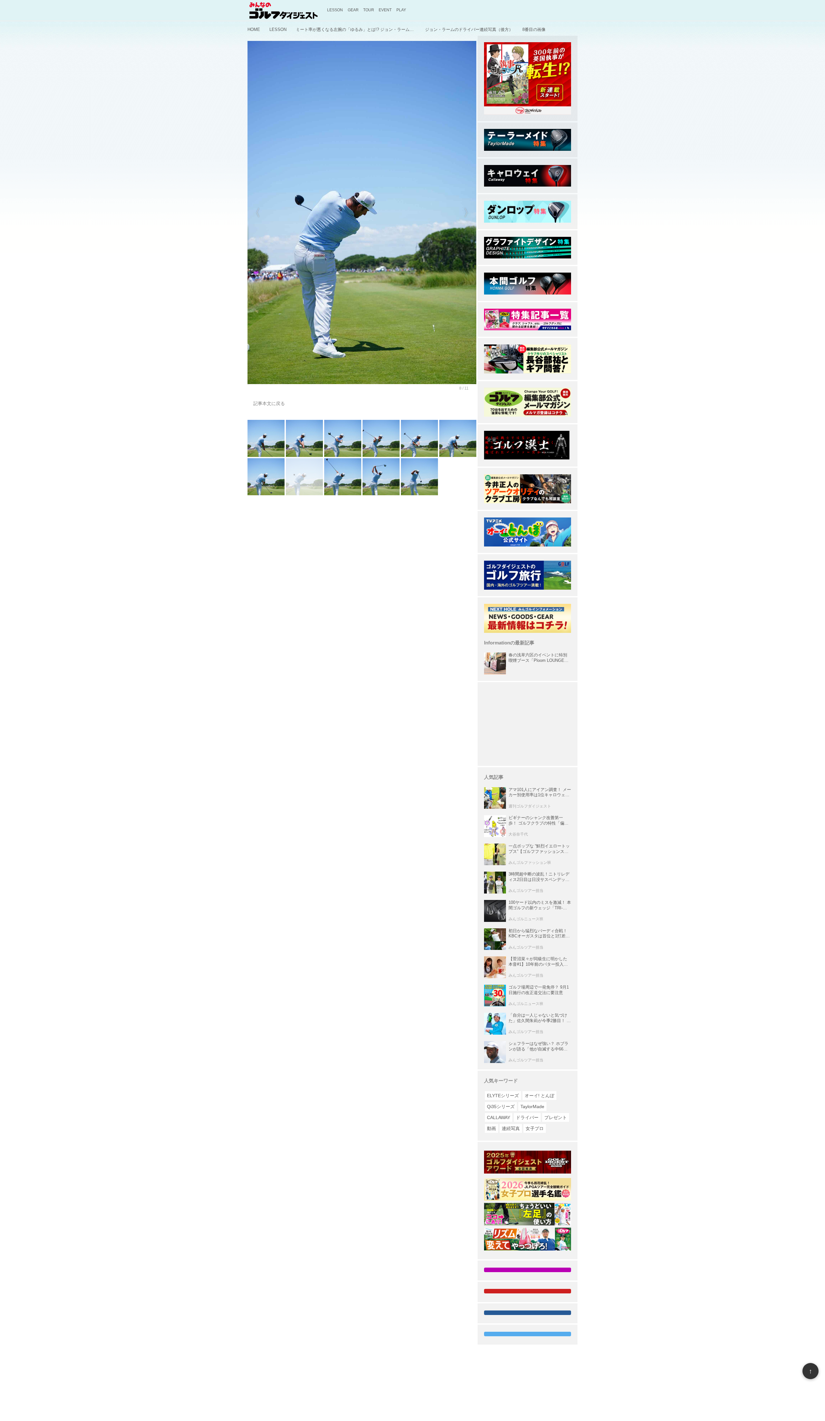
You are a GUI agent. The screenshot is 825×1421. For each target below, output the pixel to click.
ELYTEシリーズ (503, 1095)
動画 (491, 1128)
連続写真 (511, 1128)
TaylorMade (532, 1106)
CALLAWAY (498, 1117)
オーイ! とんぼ (539, 1095)
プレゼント (555, 1117)
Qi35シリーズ (501, 1106)
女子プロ (535, 1128)
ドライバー (527, 1117)
